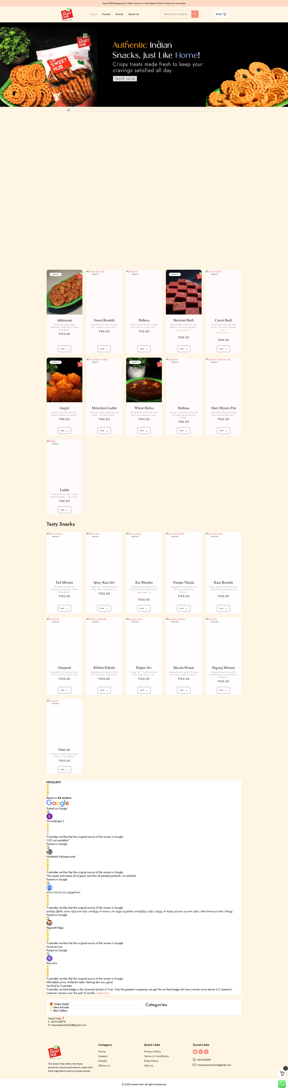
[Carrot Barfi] (223, 292)
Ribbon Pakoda (104, 667)
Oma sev (64, 749)
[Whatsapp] (206, 1051)
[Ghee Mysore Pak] (223, 380)
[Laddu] (64, 461)
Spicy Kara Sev (104, 582)
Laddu (64, 489)
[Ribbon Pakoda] (104, 639)
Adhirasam (64, 320)
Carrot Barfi (223, 320)
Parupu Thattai (183, 582)
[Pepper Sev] (144, 639)
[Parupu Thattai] (184, 554)
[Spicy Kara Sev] (104, 554)
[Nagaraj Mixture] (223, 639)
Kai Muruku (144, 582)
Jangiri (64, 407)
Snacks (119, 14)
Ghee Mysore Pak (223, 407)
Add (64, 349)
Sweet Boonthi (104, 320)
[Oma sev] (64, 721)
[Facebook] (195, 1051)
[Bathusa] (184, 380)
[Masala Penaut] (184, 639)
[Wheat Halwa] (144, 380)
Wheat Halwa (144, 407)
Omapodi (64, 667)
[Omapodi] (64, 639)
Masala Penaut (183, 667)
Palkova (144, 320)
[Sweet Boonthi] (104, 292)
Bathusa (183, 407)
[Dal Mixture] (64, 554)
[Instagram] (200, 1051)
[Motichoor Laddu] (104, 380)
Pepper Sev (144, 667)
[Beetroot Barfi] (184, 292)
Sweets (106, 14)
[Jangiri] (64, 380)
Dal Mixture (64, 582)
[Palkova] (144, 292)
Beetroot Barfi (184, 320)
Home (93, 14)
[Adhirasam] (64, 292)
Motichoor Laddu (104, 407)
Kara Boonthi (223, 582)
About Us (133, 14)
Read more (102, 993)
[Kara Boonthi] (223, 554)
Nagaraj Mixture (223, 667)
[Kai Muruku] (144, 554)
